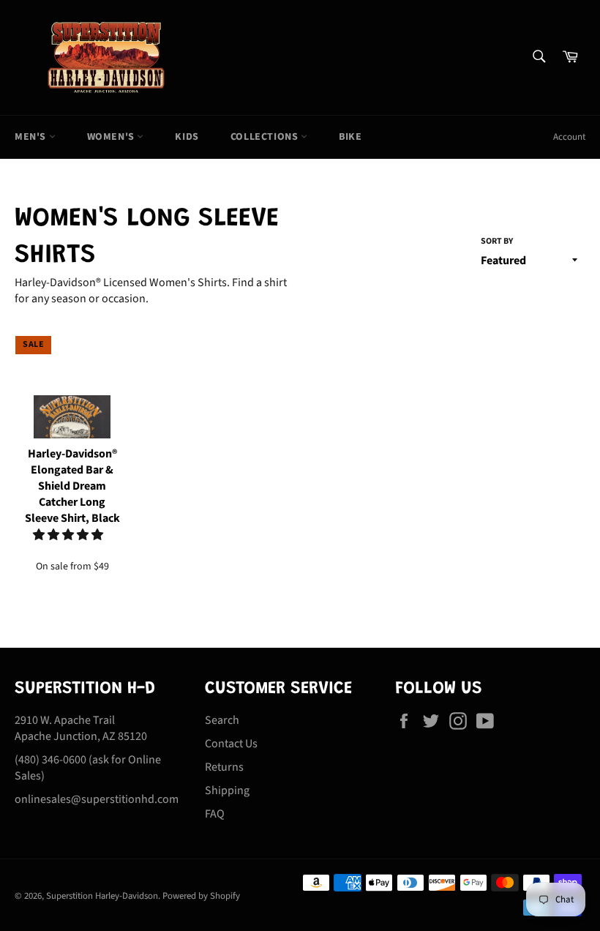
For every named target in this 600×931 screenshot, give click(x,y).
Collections (265, 137)
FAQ (215, 814)
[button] (69, 535)
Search (222, 720)
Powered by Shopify (201, 895)
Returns (224, 767)
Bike (350, 137)
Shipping (227, 790)
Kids (186, 137)
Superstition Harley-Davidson (102, 895)
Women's (112, 137)
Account (569, 136)
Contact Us (231, 744)
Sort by (497, 241)
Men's (32, 137)
